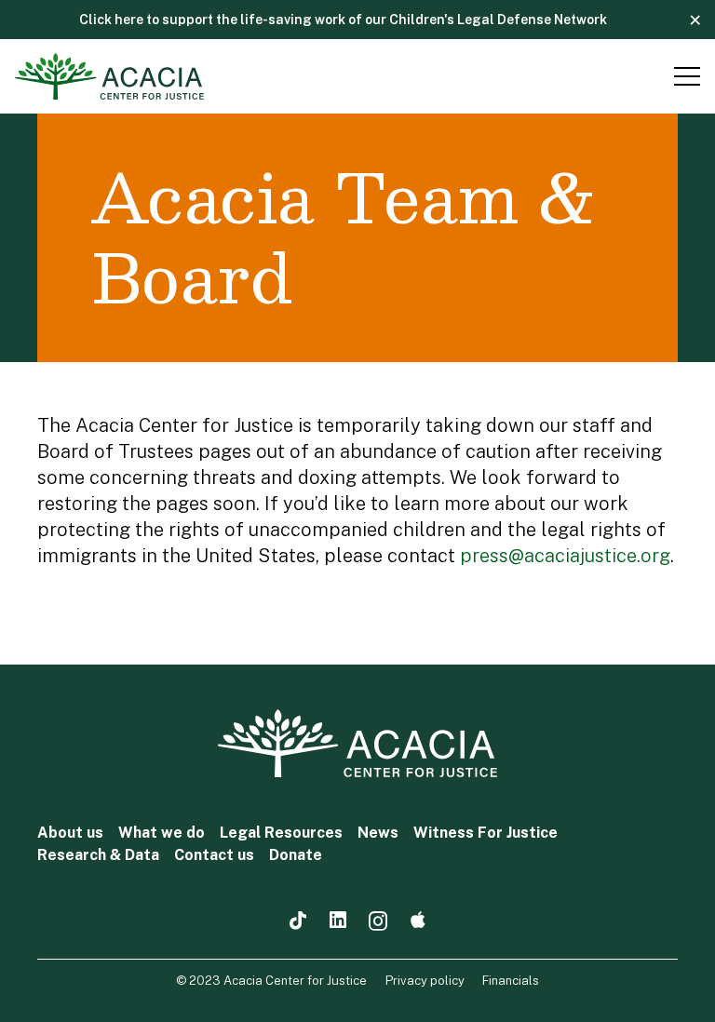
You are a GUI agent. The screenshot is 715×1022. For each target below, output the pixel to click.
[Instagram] (378, 922)
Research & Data (98, 855)
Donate (295, 855)
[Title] (418, 921)
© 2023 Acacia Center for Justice (271, 981)
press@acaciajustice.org (565, 556)
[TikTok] (298, 921)
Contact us (214, 855)
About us (70, 832)
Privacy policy (425, 981)
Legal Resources (281, 832)
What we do (161, 832)
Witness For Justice (485, 832)
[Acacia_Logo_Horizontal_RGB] (109, 76)
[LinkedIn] (338, 921)
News (378, 832)
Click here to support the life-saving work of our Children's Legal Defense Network (343, 19)
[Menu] (683, 76)
